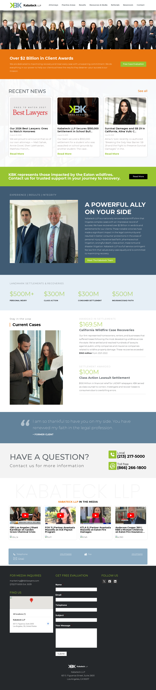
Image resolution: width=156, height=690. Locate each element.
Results (82, 5)
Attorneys (53, 5)
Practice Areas (68, 5)
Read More (17, 154)
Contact (140, 5)
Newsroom (128, 5)
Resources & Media (98, 5)
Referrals (115, 5)
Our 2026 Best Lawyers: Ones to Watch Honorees (29, 130)
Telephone (61, 605)
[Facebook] (109, 581)
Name (59, 585)
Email (59, 595)
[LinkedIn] (115, 581)
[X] (104, 581)
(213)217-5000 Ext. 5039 (21, 584)
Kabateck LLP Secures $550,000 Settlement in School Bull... (78, 130)
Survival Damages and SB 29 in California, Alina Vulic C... (125, 130)
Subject (60, 615)
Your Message (64, 625)
